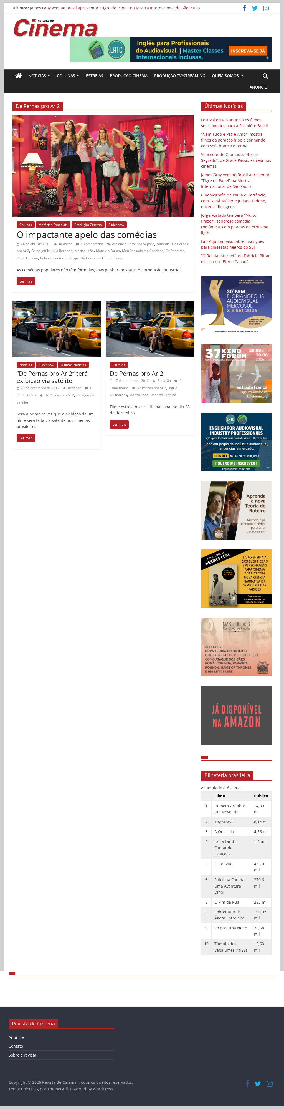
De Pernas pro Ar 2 (59, 395)
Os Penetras (175, 250)
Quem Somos (225, 75)
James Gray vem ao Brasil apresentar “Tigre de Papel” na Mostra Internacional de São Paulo (115, 8)
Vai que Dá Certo (82, 258)
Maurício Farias (108, 250)
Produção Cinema (129, 75)
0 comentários (91, 243)
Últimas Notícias (73, 364)
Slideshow (116, 224)
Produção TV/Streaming (179, 75)
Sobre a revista (22, 1055)
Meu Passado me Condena (142, 250)
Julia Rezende (62, 250)
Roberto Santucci (53, 258)
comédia (163, 243)
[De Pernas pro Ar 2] (150, 304)
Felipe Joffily (40, 250)
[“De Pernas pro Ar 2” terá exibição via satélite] (56, 304)
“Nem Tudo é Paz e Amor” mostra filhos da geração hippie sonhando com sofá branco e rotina (233, 140)
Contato (16, 1046)
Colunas (66, 75)
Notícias (37, 75)
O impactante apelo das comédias (87, 234)
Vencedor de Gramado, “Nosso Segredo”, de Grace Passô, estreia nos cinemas (236, 160)
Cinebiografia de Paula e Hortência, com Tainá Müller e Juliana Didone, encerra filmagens (234, 200)
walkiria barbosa (109, 258)
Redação (66, 243)
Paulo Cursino (27, 258)
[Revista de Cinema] (18, 76)
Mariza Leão (84, 250)
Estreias (94, 75)
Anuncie (258, 87)
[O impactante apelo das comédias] (103, 119)
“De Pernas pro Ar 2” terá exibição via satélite (52, 377)
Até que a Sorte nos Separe (133, 243)
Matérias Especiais (53, 224)
